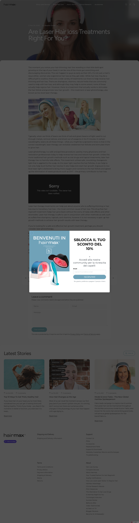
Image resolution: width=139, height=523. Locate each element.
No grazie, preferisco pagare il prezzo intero (89, 281)
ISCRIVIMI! (89, 277)
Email (75, 268)
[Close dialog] (31, 233)
